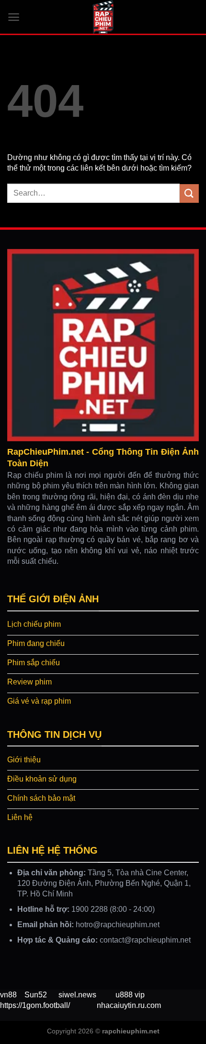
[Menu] (13, 17)
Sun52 (35, 995)
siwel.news (77, 995)
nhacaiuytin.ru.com (129, 1005)
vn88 (8, 995)
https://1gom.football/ (35, 1005)
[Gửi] (189, 193)
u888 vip (130, 995)
